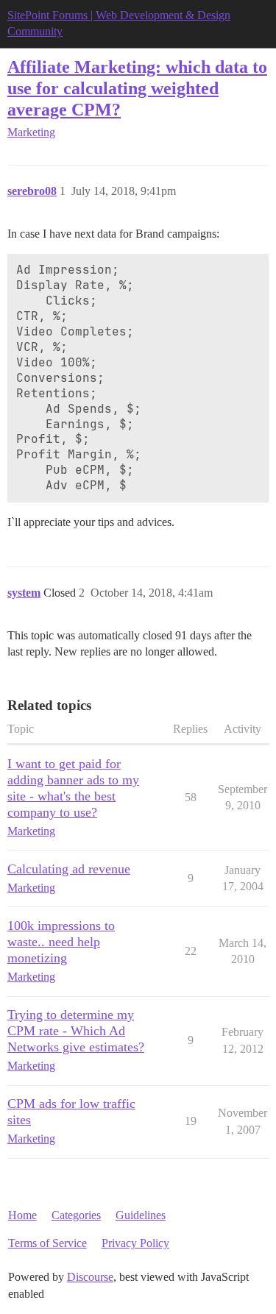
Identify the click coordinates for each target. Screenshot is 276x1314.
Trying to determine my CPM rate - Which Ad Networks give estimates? (75, 1030)
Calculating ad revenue (68, 869)
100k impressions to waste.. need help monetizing (61, 941)
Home (22, 1215)
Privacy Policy (135, 1243)
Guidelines (141, 1215)
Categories (76, 1215)
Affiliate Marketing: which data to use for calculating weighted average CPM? (137, 88)
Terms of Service (47, 1243)
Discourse (90, 1277)
